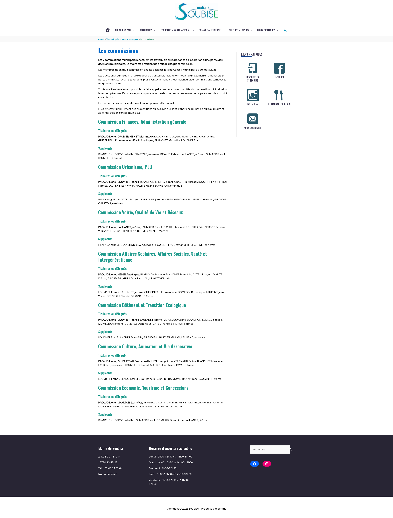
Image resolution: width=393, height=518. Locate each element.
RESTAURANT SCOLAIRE (279, 104)
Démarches (146, 30)
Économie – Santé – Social (175, 30)
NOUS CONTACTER (252, 128)
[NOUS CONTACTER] (253, 119)
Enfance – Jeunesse (210, 30)
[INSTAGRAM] (253, 95)
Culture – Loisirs (239, 30)
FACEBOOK (279, 77)
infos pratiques (266, 30)
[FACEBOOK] (279, 68)
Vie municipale (123, 30)
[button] (286, 30)
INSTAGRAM (252, 104)
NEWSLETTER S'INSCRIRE (252, 78)
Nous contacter (107, 474)
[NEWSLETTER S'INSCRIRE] (253, 68)
